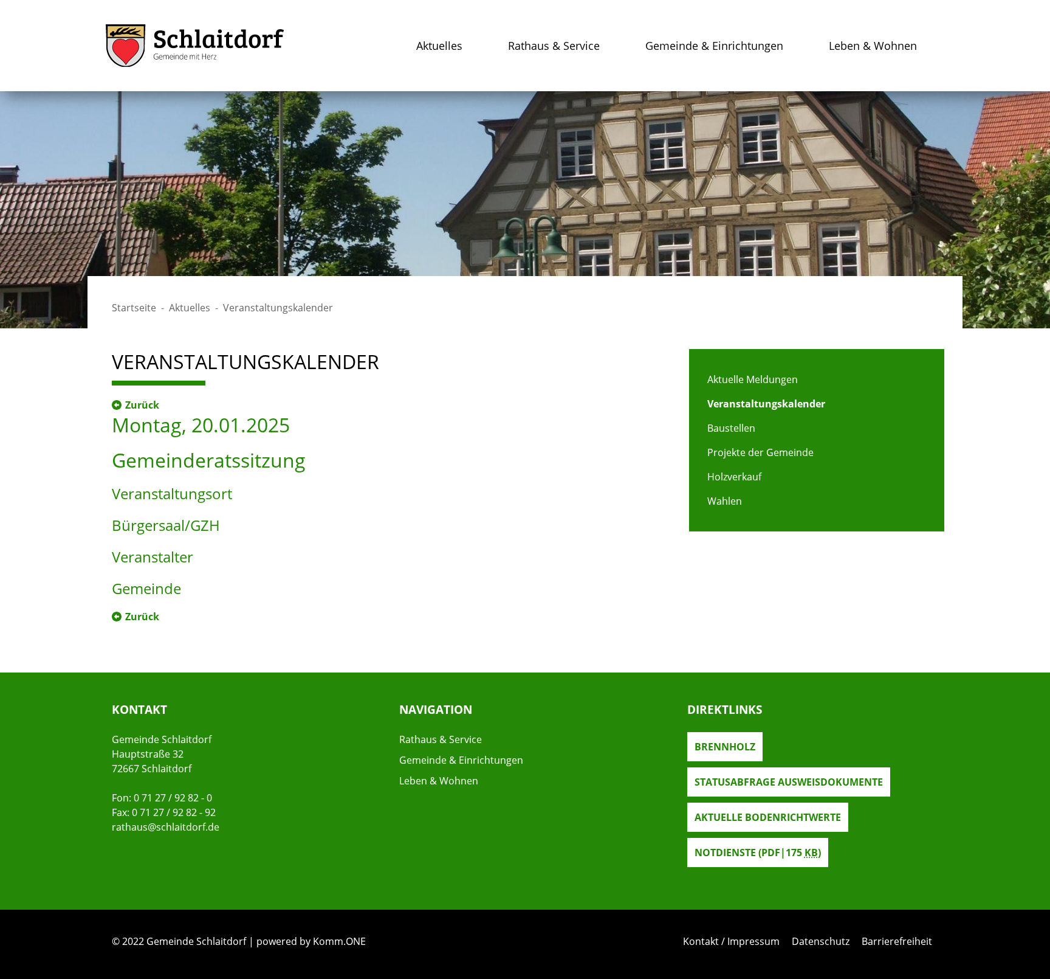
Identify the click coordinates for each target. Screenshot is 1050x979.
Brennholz (725, 746)
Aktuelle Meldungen (752, 379)
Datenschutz (820, 941)
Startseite (134, 307)
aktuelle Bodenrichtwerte (768, 817)
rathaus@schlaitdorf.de (165, 827)
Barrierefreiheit (897, 941)
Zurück (142, 405)
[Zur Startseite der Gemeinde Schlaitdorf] (195, 45)
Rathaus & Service (554, 45)
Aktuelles (439, 45)
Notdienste (758, 852)
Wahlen (724, 501)
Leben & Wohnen (873, 45)
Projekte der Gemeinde (760, 452)
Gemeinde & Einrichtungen (714, 45)
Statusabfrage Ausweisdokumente (789, 782)
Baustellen (731, 428)
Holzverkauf (734, 476)
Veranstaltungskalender (766, 403)
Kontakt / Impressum (731, 941)
